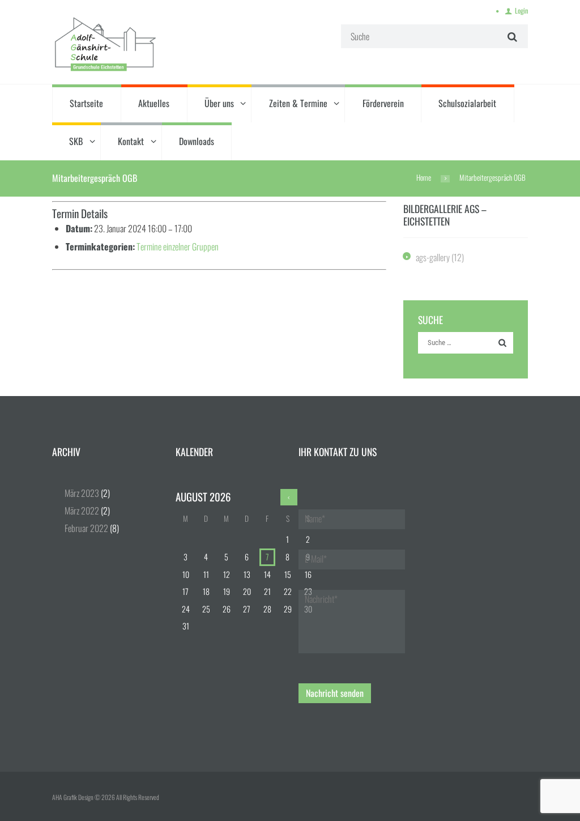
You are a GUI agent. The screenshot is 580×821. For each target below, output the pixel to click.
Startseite (86, 103)
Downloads (196, 141)
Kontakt (131, 141)
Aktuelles (153, 103)
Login (521, 10)
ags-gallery (433, 257)
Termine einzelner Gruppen (178, 246)
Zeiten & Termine (298, 103)
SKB (76, 141)
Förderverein (383, 103)
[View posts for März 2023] (288, 497)
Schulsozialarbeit (467, 103)
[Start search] (511, 36)
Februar (86, 528)
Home (423, 177)
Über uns (219, 103)
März (82, 493)
